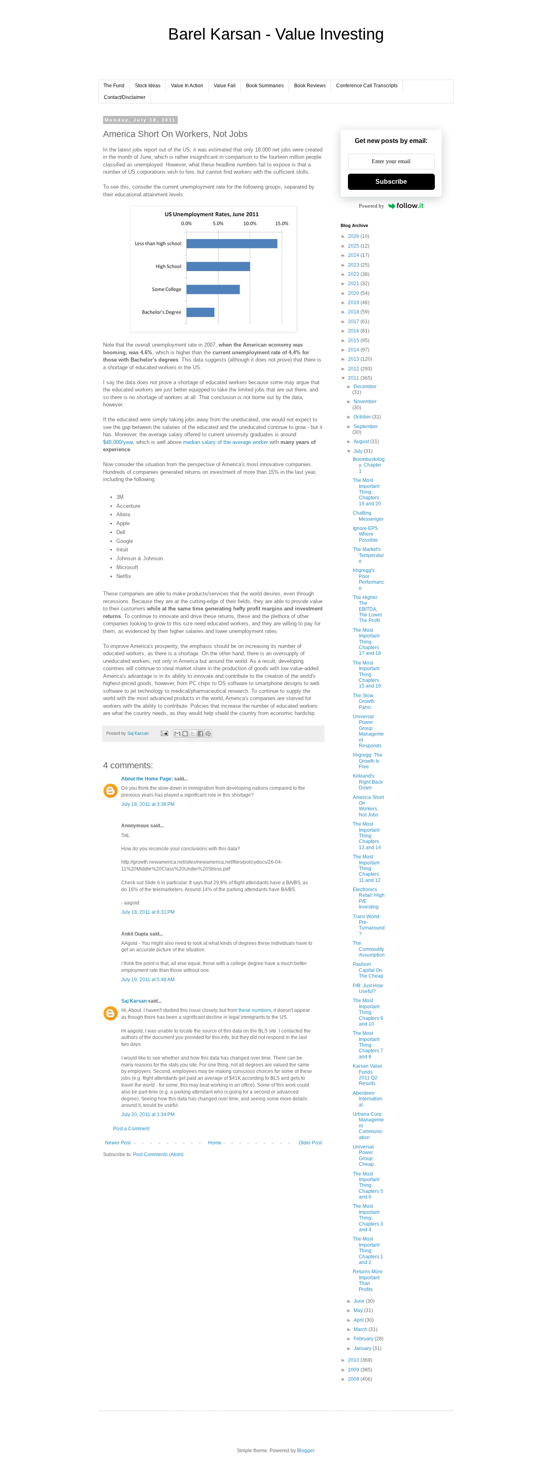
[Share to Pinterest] (208, 734)
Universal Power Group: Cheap (363, 1155)
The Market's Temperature (368, 555)
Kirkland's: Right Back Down (368, 782)
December (365, 386)
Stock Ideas (147, 85)
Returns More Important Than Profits (368, 1280)
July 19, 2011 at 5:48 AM (148, 979)
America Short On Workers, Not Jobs (368, 806)
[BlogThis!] (185, 734)
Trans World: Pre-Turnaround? (369, 925)
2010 (354, 1360)
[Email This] (177, 734)
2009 (354, 1370)
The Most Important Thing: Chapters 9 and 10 (368, 1012)
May (359, 1310)
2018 (354, 312)
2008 (354, 1379)
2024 (354, 255)
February (364, 1339)
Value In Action (187, 85)
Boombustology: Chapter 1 (369, 465)
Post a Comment (131, 1128)
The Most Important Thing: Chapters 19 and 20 (367, 492)
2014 (354, 350)
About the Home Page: (147, 779)
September (366, 426)
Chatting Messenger (368, 516)
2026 (354, 236)
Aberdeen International (367, 1099)
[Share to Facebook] (200, 734)
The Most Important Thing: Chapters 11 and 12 (367, 868)
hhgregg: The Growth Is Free (367, 761)
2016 (354, 331)
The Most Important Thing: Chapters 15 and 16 (367, 674)
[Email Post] (164, 733)
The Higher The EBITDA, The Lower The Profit (367, 609)
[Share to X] (193, 734)
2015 (354, 340)
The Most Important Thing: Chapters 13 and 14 (367, 835)
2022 (354, 274)
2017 (354, 321)
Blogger (305, 1450)
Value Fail (225, 85)
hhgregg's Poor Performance (368, 579)
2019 (354, 302)
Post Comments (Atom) (158, 1154)
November (365, 401)
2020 (354, 293)
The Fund (113, 85)
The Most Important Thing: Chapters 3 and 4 (368, 1217)
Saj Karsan (134, 1001)
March (361, 1329)
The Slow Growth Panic (364, 701)
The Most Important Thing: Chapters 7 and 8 (368, 1045)
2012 (354, 369)
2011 (354, 378)
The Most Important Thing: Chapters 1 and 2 (368, 1250)
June (360, 1301)
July (359, 451)
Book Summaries (265, 85)
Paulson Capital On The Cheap (368, 970)
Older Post (310, 1143)
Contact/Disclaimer (124, 97)
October (363, 417)
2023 (354, 265)
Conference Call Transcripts (367, 85)
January (363, 1348)
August (362, 441)
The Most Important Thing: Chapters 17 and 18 (367, 641)
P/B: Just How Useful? (368, 988)
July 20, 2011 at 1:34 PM (148, 1114)
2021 (354, 283)
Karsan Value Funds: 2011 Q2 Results (367, 1074)
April (359, 1320)
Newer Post (118, 1143)
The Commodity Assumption (369, 949)
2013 (354, 359)
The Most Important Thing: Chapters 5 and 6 (368, 1185)
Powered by (371, 206)
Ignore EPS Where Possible (365, 534)
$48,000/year (118, 442)
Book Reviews (310, 85)
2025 (354, 246)
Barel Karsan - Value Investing (276, 34)
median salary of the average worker (225, 442)
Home (214, 1143)
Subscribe (391, 181)
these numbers (254, 1010)
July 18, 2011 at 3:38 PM (148, 804)
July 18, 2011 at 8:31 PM (148, 912)
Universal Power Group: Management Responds (368, 731)
